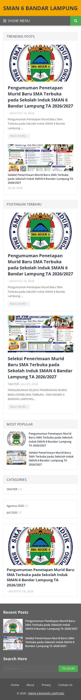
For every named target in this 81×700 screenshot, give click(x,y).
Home (15, 685)
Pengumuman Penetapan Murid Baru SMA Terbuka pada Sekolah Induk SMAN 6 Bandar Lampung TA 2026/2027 (40, 97)
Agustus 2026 (17, 506)
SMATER (13, 384)
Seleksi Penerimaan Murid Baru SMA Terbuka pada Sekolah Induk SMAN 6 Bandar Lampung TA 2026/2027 (40, 179)
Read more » (19, 136)
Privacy (46, 685)
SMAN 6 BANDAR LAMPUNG (40, 8)
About (30, 685)
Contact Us (65, 685)
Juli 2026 (14, 512)
